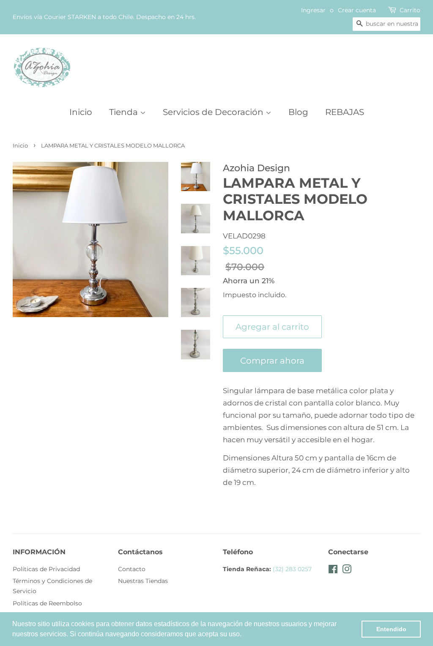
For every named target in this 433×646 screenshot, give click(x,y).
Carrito (410, 10)
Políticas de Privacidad (46, 569)
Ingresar (313, 10)
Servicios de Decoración (214, 112)
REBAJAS (344, 112)
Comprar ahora (272, 361)
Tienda (124, 112)
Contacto (131, 569)
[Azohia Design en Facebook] (333, 571)
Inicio (80, 112)
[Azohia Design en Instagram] (346, 571)
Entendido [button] (391, 629)
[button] (244, 635)
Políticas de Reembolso (47, 603)
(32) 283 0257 (292, 569)
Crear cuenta (357, 10)
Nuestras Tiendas (143, 581)
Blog (298, 112)
